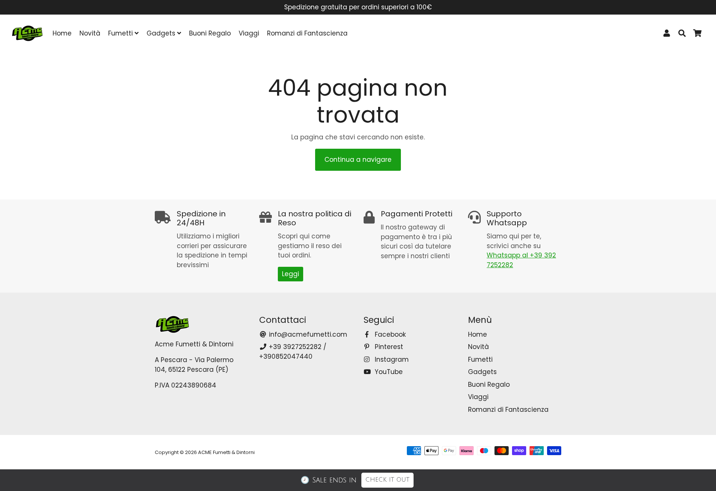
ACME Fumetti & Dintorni (226, 452)
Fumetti (121, 33)
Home (62, 33)
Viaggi (249, 33)
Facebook (389, 334)
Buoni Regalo (210, 33)
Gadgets (162, 33)
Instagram (391, 359)
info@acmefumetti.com (307, 334)
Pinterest (388, 346)
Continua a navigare (358, 159)
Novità (89, 33)
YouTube (388, 371)
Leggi (290, 273)
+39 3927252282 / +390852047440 (292, 351)
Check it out (387, 479)
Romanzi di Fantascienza (307, 33)
